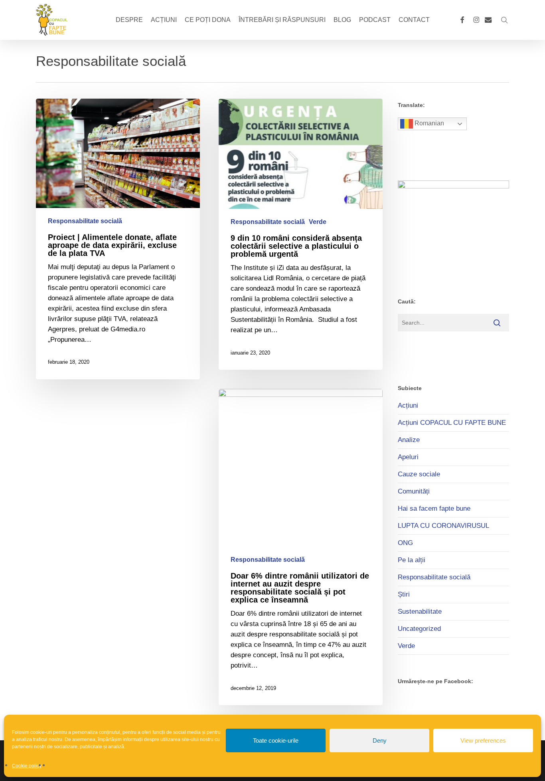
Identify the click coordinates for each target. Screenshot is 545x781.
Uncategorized (419, 628)
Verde (317, 221)
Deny (380, 740)
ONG (405, 543)
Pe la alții (411, 560)
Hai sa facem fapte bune (434, 508)
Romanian (428, 123)
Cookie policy (26, 766)
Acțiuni (408, 405)
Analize (409, 440)
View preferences (483, 740)
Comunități (414, 491)
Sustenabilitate (420, 611)
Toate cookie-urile (275, 740)
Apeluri (408, 457)
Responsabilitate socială (85, 221)
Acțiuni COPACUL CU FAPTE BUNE (452, 422)
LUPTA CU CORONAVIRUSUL (443, 525)
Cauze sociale (419, 474)
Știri (404, 594)
